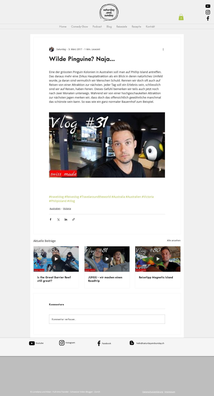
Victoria (67, 208)
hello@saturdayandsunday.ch (150, 343)
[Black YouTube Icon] (208, 6)
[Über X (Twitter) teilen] (58, 219)
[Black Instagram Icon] (208, 12)
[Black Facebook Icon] (208, 18)
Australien (55, 208)
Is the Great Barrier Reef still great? (54, 279)
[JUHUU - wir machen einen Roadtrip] (107, 259)
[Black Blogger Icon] (131, 342)
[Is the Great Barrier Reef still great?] (56, 259)
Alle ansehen (174, 240)
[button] (181, 17)
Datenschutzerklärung (152, 391)
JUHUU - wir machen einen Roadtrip (105, 279)
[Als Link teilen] (73, 219)
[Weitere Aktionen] (163, 49)
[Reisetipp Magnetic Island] (157, 259)
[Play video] (107, 145)
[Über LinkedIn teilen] (65, 219)
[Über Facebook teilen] (50, 219)
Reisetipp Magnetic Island (156, 277)
